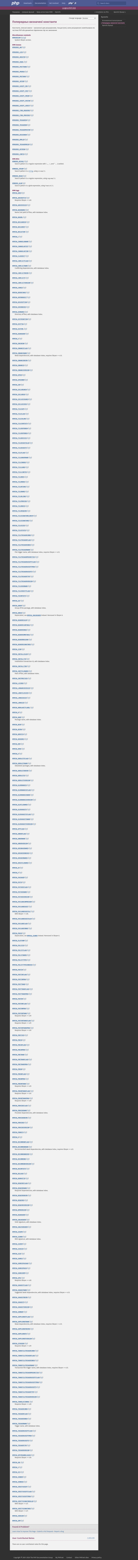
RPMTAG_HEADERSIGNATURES (21, 644)
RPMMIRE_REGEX (17, 176)
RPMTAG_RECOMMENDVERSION (21, 1164)
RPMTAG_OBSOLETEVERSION (21, 780)
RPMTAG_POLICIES (18, 945)
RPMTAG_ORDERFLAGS (19, 834)
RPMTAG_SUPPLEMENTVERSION (22, 1339)
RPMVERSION (16, 38)
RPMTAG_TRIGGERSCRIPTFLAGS (22, 1431)
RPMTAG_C (15, 237)
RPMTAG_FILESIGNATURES (20, 521)
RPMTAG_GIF (16, 601)
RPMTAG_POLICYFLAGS (19, 950)
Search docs (104, 3)
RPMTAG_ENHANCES (18, 365)
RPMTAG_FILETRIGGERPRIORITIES (23, 557)
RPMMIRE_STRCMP (18, 169)
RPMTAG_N (15, 712)
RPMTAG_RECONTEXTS (19, 1169)
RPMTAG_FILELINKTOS (19, 472)
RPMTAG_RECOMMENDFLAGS (20, 1142)
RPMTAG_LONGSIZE (18, 703)
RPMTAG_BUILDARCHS (19, 222)
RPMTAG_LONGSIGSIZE (19, 698)
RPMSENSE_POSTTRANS (19, 67)
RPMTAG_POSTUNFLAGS (19, 1004)
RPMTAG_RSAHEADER (18, 1215)
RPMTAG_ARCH (16, 193)
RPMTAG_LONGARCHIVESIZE (21, 688)
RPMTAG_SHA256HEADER (20, 1227)
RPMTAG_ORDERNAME (18, 839)
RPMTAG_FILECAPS (18, 409)
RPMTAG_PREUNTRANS (19, 1084)
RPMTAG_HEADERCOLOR (19, 620)
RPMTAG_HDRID (17, 613)
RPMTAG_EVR (16, 385)
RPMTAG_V (15, 1467)
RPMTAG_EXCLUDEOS (18, 394)
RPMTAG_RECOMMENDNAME (20, 1147)
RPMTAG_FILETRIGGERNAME (21, 550)
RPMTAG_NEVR (16, 724)
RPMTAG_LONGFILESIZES (20, 693)
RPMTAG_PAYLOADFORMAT (20, 928)
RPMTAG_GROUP (17, 606)
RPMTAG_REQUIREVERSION (20, 1205)
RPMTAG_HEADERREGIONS (20, 639)
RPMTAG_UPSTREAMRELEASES (21, 1455)
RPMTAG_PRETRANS (18, 1055)
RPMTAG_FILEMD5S (18, 477)
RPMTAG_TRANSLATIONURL (20, 1402)
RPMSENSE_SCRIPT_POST (20, 91)
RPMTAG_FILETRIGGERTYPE (21, 576)
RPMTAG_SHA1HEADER (34, 615)
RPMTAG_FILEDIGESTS (19, 448)
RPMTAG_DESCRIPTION (19, 302)
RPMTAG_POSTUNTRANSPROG (21, 1028)
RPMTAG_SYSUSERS (18, 1343)
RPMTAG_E (15, 339)
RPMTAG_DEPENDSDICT (19, 297)
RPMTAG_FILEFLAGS (18, 453)
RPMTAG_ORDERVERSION (20, 843)
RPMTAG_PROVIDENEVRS (20, 1118)
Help (63, 3)
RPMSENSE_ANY (17, 47)
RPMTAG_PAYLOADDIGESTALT (21, 911)
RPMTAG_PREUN (17, 1069)
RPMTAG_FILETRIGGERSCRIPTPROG (23, 567)
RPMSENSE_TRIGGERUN (19, 125)
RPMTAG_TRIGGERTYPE (19, 1445)
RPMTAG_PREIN (17, 1040)
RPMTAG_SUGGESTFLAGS (20, 1285)
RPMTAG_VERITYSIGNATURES (21, 1508)
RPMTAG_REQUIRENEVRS (20, 1195)
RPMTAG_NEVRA (17, 729)
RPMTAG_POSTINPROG (19, 979)
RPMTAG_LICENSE (18, 683)
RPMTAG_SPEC (16, 1278)
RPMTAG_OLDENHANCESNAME (21, 795)
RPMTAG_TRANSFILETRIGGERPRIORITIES (25, 1373)
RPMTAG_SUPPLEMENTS (19, 1334)
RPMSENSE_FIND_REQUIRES (21, 110)
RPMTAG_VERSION (18, 1516)
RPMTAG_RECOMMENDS (19, 1159)
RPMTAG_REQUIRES (18, 1200)
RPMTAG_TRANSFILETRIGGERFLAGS (23, 1356)
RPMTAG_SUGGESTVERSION (20, 1307)
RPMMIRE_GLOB (17, 183)
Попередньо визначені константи (113, 23)
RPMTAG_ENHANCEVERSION (20, 370)
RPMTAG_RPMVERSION (19, 1210)
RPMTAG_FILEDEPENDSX (20, 433)
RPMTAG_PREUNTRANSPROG (20, 1098)
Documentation (40, 3)
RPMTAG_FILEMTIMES (19, 487)
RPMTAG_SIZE (16, 1254)
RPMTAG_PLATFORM (18, 940)
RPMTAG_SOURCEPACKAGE (20, 1263)
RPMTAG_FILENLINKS (19, 496)
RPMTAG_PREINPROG (18, 1050)
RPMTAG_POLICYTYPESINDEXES (22, 965)
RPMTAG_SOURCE (17, 1258)
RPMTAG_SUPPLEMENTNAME (20, 1322)
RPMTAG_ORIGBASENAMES (20, 848)
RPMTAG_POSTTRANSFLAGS (20, 989)
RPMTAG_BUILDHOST (18, 227)
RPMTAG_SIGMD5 (32, 936)
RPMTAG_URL (16, 1462)
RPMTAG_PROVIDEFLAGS (20, 1106)
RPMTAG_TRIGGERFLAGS (20, 1414)
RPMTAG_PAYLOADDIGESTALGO (22, 919)
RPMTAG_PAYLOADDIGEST (20, 906)
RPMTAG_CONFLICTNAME (20, 266)
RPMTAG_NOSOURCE (18, 739)
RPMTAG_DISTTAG (18, 324)
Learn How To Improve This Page (24, 1531)
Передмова (16, 12)
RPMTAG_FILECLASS (18, 414)
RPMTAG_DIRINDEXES (19, 307)
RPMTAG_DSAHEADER (18, 334)
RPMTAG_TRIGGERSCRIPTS (20, 1440)
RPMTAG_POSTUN (17, 999)
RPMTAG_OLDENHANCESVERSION (22, 800)
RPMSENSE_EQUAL (18, 62)
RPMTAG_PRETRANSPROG (20, 1064)
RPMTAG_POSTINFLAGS (19, 974)
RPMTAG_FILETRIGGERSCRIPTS (22, 572)
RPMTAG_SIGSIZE (18, 1249)
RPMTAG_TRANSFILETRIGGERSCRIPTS (24, 1387)
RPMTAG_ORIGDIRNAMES (20, 858)
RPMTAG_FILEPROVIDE (19, 501)
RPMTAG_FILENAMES (18, 491)
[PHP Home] (16, 3)
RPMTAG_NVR (16, 744)
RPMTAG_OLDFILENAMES (20, 805)
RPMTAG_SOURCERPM (18, 1273)
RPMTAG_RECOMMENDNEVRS (20, 1154)
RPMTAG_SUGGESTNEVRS (20, 1297)
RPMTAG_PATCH (17, 882)
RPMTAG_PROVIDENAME (19, 1110)
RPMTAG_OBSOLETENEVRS (20, 771)
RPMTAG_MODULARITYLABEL (21, 707)
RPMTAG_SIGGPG (17, 1232)
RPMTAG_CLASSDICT (18, 256)
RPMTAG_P (15, 872)
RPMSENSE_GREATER (18, 57)
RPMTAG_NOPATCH (18, 734)
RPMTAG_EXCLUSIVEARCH (20, 399)
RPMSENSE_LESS (17, 52)
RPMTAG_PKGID (17, 933)
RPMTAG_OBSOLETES (18, 775)
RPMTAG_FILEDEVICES (19, 438)
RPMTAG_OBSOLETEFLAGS (20, 758)
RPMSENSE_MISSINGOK (19, 135)
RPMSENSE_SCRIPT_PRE (20, 86)
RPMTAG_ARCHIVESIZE (19, 205)
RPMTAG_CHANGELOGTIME (20, 251)
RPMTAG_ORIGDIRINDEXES (20, 853)
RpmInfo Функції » (120, 12)
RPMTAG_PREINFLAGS (19, 1045)
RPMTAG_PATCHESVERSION (20, 897)
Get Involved (54, 3)
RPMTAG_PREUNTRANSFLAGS (21, 1091)
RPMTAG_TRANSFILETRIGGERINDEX (23, 1360)
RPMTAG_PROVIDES (18, 1123)
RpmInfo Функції (107, 25)
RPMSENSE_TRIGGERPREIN (20, 144)
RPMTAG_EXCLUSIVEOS (19, 404)
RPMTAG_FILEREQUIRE (19, 511)
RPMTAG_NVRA (16, 749)
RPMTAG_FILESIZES (18, 525)
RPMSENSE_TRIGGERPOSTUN (21, 130)
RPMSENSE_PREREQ (18, 72)
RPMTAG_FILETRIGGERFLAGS (21, 540)
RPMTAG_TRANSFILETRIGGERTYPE (23, 1392)
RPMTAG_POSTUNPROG (19, 1008)
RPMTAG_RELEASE (18, 1173)
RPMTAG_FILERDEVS (18, 506)
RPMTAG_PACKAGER (18, 877)
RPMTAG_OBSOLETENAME (20, 763)
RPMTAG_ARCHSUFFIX (19, 198)
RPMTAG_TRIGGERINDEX (20, 1419)
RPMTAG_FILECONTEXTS (20, 423)
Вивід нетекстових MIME (45, 12)
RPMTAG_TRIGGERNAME (19, 1423)
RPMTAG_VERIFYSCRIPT (20, 1487)
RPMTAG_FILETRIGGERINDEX (21, 545)
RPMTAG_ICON (16, 649)
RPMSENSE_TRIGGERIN (19, 120)
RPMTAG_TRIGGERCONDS (20, 1409)
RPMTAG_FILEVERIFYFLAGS (21, 591)
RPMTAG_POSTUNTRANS (19, 1013)
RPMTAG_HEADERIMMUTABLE (21, 635)
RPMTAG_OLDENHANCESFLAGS (21, 790)
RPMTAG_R (15, 1137)
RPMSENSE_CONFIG (18, 154)
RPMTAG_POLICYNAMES (19, 955)
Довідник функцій (28, 12)
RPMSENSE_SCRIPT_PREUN (20, 96)
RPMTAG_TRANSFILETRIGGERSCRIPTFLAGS (26, 1377)
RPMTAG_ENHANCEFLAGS (20, 348)
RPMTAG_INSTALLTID (19, 659)
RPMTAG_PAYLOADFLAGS (20, 923)
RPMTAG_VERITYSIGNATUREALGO (22, 1501)
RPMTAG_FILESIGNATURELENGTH (22, 516)
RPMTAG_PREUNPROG (18, 1079)
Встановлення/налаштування (112, 20)
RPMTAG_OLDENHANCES (19, 785)
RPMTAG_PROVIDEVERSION (20, 1127)
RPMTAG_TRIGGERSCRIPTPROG (22, 1436)
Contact (69, 1557)
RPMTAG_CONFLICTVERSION (21, 283)
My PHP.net (59, 1557)
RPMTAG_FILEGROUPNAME (20, 457)
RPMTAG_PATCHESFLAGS (20, 887)
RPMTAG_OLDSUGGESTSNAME (21, 819)
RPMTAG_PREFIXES (18, 1035)
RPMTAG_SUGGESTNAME (19, 1290)
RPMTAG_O (15, 754)
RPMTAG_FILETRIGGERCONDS (21, 535)
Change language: (75, 18)
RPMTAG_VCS (16, 1472)
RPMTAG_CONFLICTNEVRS (20, 273)
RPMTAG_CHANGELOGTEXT (20, 246)
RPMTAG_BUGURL (17, 217)
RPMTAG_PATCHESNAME (19, 892)
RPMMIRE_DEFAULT (18, 161)
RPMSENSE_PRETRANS (19, 76)
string (23, 38)
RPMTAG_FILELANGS (18, 467)
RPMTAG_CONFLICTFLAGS (20, 261)
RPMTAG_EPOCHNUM (18, 380)
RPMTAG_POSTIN (17, 970)
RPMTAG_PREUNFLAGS (19, 1074)
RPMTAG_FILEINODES (19, 462)
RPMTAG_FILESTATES (19, 530)
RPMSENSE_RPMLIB (18, 139)
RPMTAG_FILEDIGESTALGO (20, 443)
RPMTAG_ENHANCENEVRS (20, 360)
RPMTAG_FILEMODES (18, 482)
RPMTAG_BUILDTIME (18, 232)
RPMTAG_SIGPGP (17, 1244)
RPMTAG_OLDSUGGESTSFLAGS (21, 814)
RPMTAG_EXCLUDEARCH (19, 389)
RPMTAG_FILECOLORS (19, 419)
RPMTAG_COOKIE (17, 288)
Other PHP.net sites (82, 1557)
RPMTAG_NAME (16, 717)
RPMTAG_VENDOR (17, 1477)
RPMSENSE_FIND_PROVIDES (21, 115)
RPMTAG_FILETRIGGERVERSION (22, 581)
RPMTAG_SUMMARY (18, 1312)
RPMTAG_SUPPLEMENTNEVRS (21, 1329)
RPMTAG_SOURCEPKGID (19, 1268)
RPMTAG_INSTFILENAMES (20, 671)
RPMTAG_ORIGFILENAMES (20, 863)
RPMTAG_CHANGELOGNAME (20, 241)
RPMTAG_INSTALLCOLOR (20, 654)
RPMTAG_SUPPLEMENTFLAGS (21, 1317)
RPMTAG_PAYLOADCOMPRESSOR (22, 902)
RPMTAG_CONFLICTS (18, 278)
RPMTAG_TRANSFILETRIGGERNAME (23, 1365)
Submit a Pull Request (45, 1531)
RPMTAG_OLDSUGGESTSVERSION (22, 824)
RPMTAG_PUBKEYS (18, 1132)
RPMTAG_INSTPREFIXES (20, 678)
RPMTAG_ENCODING (18, 343)
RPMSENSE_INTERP (18, 81)
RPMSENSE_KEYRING (18, 149)
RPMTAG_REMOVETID (18, 1178)
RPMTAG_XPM (16, 1521)
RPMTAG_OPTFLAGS (18, 829)
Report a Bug (59, 1531)
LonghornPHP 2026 (69, 8)
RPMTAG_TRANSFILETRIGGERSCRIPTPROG (25, 1382)
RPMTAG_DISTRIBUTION (20, 319)
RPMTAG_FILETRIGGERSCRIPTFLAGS (24, 562)
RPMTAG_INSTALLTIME (19, 666)
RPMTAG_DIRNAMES (18, 312)
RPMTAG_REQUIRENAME (19, 1188)
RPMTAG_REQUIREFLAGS (20, 1183)
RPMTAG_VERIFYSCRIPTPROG (21, 1496)
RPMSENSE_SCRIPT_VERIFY (21, 105)
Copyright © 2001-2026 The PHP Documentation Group (33, 1557)
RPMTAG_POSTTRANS (18, 984)
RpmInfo (58, 12)
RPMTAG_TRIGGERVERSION (20, 1450)
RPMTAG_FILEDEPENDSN (20, 428)
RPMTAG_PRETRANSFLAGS (20, 1059)
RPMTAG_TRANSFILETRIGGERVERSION (24, 1397)
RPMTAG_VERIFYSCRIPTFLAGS (22, 1491)
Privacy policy (97, 1557)
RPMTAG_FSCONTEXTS (19, 596)
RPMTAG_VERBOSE (18, 1482)
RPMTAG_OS (16, 868)
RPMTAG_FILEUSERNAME (20, 586)
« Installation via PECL (102, 12)
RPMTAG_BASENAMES (18, 210)
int (24, 47)
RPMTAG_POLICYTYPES (19, 960)
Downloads (28, 3)
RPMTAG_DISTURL (18, 329)
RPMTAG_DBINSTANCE (19, 292)
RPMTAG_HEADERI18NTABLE (21, 625)
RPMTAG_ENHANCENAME (19, 353)
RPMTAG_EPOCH (17, 375)
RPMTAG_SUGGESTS (18, 1302)
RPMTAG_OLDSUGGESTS (19, 809)
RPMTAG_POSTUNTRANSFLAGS (21, 1021)
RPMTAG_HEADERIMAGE (19, 630)
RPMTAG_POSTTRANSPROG (20, 994)
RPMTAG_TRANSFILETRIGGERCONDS (23, 1351)
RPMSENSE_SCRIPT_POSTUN (21, 101)
